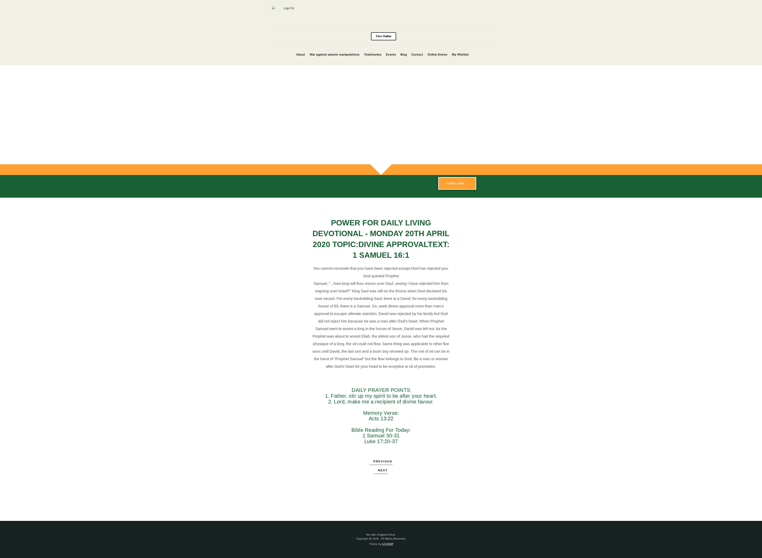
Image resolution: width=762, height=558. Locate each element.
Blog (403, 54)
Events (391, 54)
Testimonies (372, 54)
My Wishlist (460, 54)
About (300, 54)
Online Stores (437, 54)
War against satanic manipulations (334, 54)
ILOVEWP (387, 543)
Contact (417, 54)
